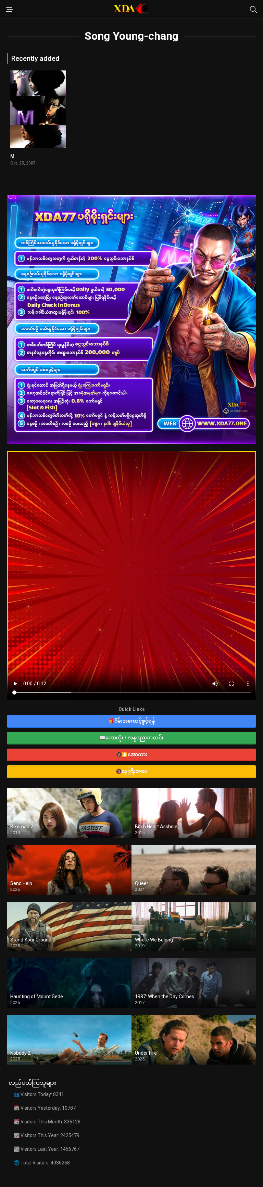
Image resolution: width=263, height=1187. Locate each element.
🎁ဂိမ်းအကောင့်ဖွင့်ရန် (131, 721)
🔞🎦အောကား (132, 754)
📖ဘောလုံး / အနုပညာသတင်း (131, 737)
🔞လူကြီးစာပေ (132, 771)
